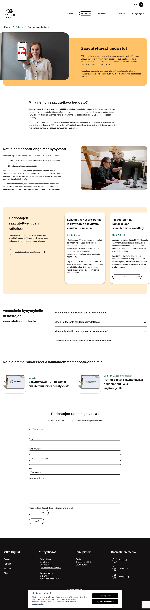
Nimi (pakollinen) (36, 429)
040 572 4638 (46, 576)
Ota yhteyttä (138, 13)
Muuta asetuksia (38, 604)
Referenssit (8, 569)
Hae (135, 5)
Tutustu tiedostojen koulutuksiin (27, 252)
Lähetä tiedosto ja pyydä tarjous (127, 277)
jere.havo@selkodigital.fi (50, 568)
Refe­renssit (103, 13)
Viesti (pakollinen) (36, 478)
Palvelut (84, 13)
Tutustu (119, 13)
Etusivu (70, 13)
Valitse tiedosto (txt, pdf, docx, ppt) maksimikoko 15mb (51, 508)
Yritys (31, 439)
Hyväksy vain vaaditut (105, 602)
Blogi (6, 573)
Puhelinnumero (35, 449)
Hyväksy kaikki (105, 596)
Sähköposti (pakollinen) (38, 459)
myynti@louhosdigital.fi (49, 579)
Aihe (30, 468)
